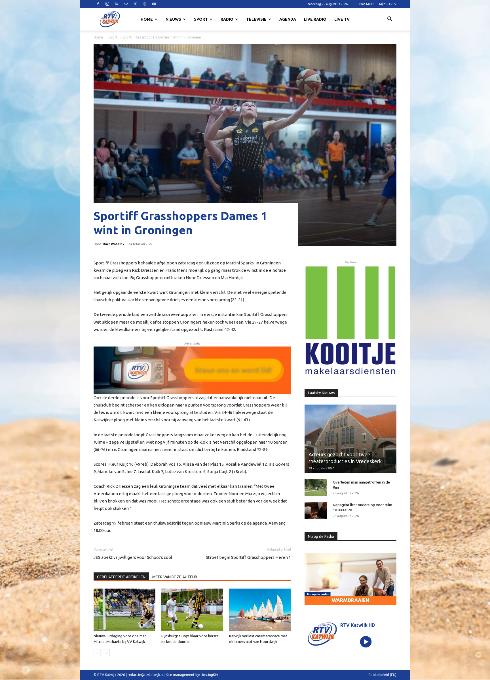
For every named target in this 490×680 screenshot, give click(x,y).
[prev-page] (97, 652)
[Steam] (126, 4)
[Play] (366, 641)
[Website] (144, 4)
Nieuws (173, 19)
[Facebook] (98, 4)
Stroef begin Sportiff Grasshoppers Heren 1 (248, 557)
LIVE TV (342, 19)
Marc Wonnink (113, 244)
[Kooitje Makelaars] (350, 320)
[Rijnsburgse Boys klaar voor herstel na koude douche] (192, 610)
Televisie (256, 19)
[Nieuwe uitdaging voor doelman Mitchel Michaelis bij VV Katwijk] (124, 610)
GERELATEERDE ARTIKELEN (121, 577)
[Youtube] (154, 4)
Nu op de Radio (321, 536)
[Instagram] (107, 4)
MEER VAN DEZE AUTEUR (174, 577)
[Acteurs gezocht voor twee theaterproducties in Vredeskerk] (350, 439)
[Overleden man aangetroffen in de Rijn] (316, 487)
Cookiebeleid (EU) (382, 675)
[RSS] (116, 4)
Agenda (287, 19)
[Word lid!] (192, 370)
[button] (389, 20)
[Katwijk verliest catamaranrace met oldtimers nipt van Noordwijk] (260, 610)
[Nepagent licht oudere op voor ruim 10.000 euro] (316, 510)
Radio (227, 19)
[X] (135, 4)
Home (147, 19)
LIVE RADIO (315, 19)
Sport (201, 19)
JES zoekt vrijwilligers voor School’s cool (133, 557)
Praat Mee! (366, 4)
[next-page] (106, 652)
